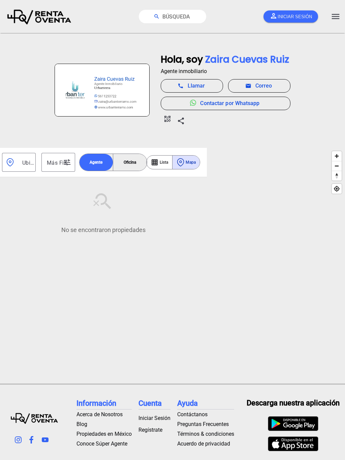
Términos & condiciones (205, 434)
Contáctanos (192, 414)
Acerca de (99, 414)
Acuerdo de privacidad (203, 443)
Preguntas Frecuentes (203, 424)
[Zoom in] (337, 156)
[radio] (96, 162)
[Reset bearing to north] (337, 175)
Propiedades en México (104, 434)
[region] (276, 266)
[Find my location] (337, 189)
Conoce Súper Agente (101, 443)
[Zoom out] (337, 166)
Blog (81, 424)
